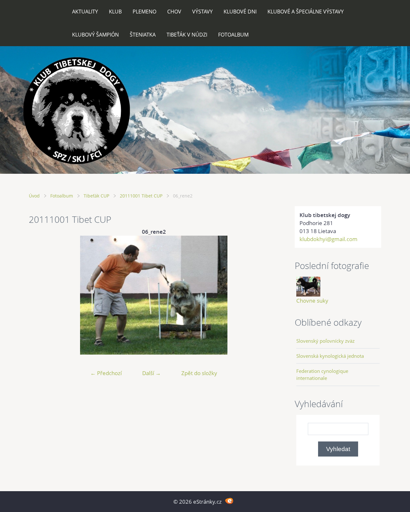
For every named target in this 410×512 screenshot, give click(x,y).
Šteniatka (143, 34)
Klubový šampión (95, 34)
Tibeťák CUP (96, 196)
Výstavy (202, 11)
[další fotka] (268, 295)
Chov (174, 11)
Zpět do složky (199, 373)
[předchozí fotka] (39, 295)
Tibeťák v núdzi (187, 34)
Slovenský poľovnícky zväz (325, 341)
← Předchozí (106, 373)
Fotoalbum (233, 34)
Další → (151, 373)
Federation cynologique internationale (322, 374)
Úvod (34, 196)
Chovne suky (312, 300)
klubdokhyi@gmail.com (328, 239)
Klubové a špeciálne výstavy (305, 11)
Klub (115, 11)
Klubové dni (240, 11)
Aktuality (85, 11)
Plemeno (144, 11)
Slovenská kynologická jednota (330, 356)
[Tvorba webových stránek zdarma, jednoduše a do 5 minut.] (229, 501)
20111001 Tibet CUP (141, 196)
